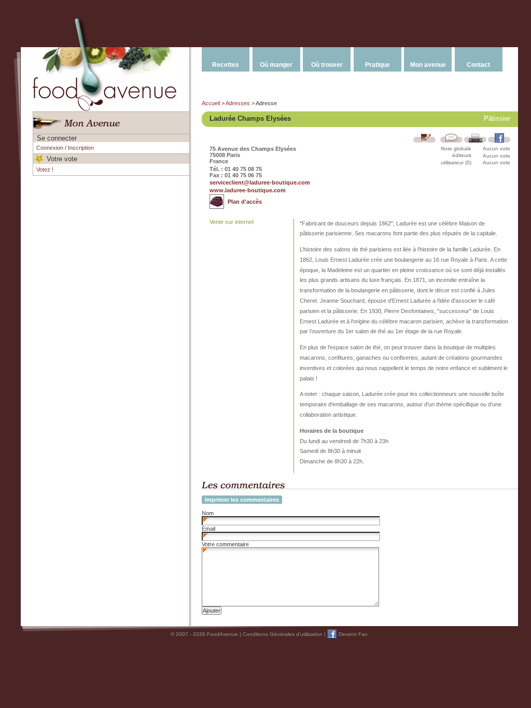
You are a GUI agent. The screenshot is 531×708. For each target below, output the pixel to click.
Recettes (225, 64)
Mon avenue (428, 64)
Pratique (377, 64)
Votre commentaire (225, 544)
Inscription (81, 148)
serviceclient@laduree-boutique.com (259, 182)
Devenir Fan (353, 634)
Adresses (238, 103)
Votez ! (44, 169)
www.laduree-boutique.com (247, 190)
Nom (208, 513)
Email (208, 529)
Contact (478, 64)
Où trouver (327, 64)
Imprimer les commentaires (242, 500)
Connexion (49, 148)
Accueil (211, 103)
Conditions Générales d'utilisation (283, 634)
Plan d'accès (245, 202)
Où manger (276, 64)
